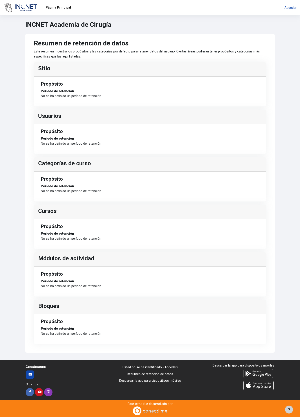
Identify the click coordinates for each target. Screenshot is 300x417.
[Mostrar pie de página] (289, 409)
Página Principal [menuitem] (58, 7)
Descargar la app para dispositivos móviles (150, 381)
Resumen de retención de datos (150, 374)
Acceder (290, 8)
